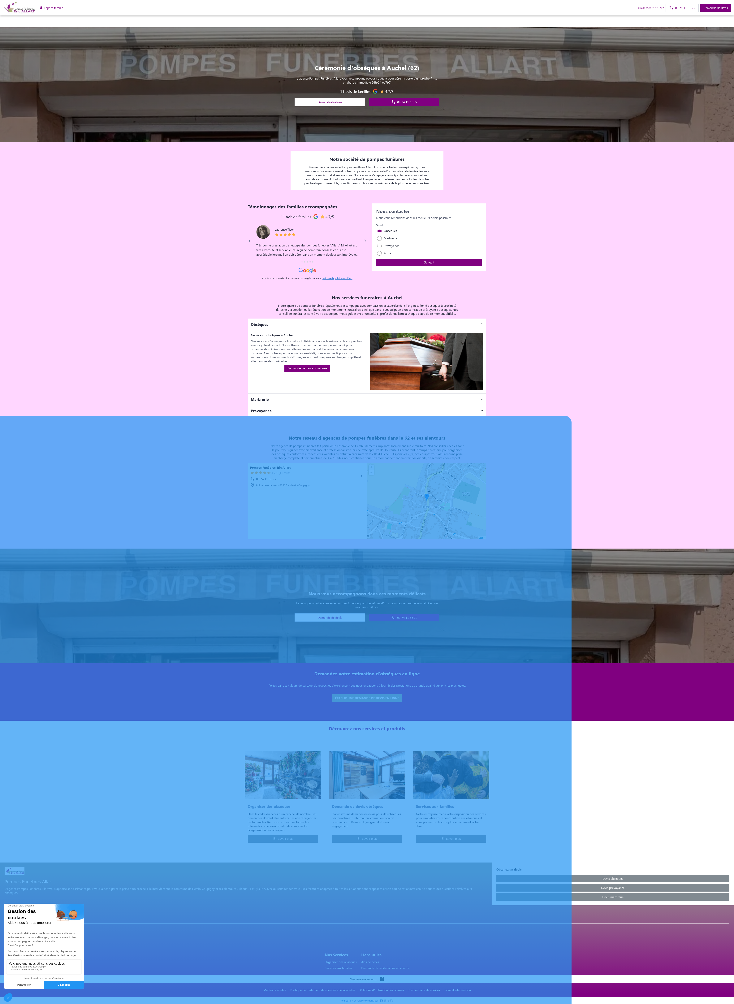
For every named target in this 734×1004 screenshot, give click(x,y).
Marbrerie (390, 238)
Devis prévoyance (612, 888)
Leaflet (482, 537)
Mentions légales (274, 990)
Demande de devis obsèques (307, 368)
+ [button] (371, 467)
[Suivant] (365, 241)
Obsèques (390, 231)
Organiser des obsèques (341, 962)
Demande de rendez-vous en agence (385, 968)
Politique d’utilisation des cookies (382, 990)
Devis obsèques (612, 878)
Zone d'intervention (458, 990)
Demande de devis (715, 8)
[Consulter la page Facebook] (382, 979)
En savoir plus (283, 838)
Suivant (429, 262)
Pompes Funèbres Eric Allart (270, 467)
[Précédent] (250, 241)
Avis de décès (370, 962)
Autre (387, 253)
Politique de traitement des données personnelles (322, 990)
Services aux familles (338, 968)
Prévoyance (391, 246)
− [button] (371, 472)
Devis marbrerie (613, 897)
